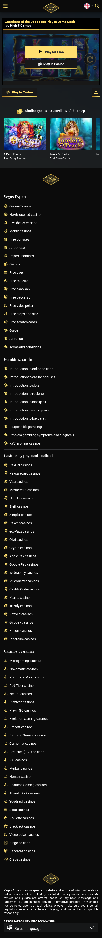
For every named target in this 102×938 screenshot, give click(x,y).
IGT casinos (18, 760)
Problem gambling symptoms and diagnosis (41, 435)
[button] (96, 92)
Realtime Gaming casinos (28, 785)
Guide (13, 330)
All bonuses (17, 248)
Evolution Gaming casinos (28, 719)
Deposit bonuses (21, 256)
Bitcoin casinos (20, 631)
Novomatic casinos (23, 669)
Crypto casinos (20, 548)
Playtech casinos (21, 702)
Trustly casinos (20, 606)
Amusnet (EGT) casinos (26, 752)
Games (14, 264)
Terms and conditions (25, 347)
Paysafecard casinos (24, 473)
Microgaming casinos (25, 661)
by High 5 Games (18, 25)
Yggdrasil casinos (22, 801)
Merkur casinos (20, 768)
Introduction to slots (24, 385)
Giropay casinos (21, 622)
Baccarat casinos (22, 851)
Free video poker (21, 306)
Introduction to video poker (29, 410)
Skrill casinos (18, 506)
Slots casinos (19, 810)
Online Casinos (20, 206)
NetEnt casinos (20, 694)
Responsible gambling (25, 427)
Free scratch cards (23, 322)
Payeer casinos (20, 523)
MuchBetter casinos (24, 581)
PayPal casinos (20, 465)
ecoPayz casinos (21, 531)
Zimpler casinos (20, 515)
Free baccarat (19, 297)
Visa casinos (18, 482)
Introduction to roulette (26, 394)
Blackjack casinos (22, 826)
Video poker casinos (24, 834)
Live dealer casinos (23, 223)
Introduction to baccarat (27, 418)
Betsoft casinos (20, 727)
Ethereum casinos (22, 639)
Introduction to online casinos (31, 369)
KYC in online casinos (25, 443)
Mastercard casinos (24, 490)
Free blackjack (19, 289)
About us (16, 339)
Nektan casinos (20, 777)
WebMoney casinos (23, 573)
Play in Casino (53, 64)
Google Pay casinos (23, 564)
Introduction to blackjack (27, 402)
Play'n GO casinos (22, 710)
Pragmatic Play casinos (26, 677)
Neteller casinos (21, 498)
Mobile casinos (20, 231)
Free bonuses (19, 239)
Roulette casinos (21, 818)
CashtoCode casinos (24, 589)
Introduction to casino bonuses (32, 377)
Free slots (16, 272)
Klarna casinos (20, 597)
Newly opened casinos (25, 214)
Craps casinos (19, 859)
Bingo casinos (19, 843)
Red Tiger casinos (22, 685)
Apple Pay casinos (22, 556)
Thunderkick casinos (24, 793)
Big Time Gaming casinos (27, 735)
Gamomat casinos (23, 743)
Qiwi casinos (18, 539)
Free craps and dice (23, 314)
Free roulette (18, 281)
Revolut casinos (21, 614)
